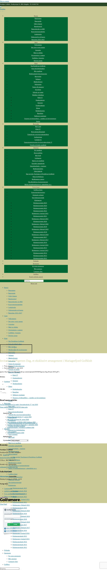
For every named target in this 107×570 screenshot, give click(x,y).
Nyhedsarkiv (7, 440)
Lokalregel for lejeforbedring (16, 430)
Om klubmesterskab (14, 482)
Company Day (13, 561)
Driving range (12, 335)
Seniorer (15, 381)
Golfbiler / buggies (14, 333)
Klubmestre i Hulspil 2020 (21, 511)
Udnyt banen (12, 296)
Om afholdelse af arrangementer (18, 465)
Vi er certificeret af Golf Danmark (14, 494)
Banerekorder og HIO (15, 302)
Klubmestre (12, 485)
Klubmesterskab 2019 (20, 513)
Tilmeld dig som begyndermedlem (19, 415)
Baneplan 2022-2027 (15, 313)
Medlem (7, 429)
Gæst (5, 316)
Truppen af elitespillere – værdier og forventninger (29, 398)
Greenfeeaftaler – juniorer (16, 448)
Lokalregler (12, 307)
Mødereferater (13, 358)
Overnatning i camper (15, 330)
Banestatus (11, 290)
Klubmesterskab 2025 (20, 488)
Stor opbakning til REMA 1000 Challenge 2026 (21, 422)
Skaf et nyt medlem (14, 443)
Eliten (10, 386)
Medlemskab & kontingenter (17, 350)
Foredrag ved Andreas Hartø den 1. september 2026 (22, 425)
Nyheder (7, 550)
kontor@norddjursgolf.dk (7, 457)
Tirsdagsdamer (17, 383)
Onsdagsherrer (17, 378)
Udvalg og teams (13, 369)
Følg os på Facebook (10, 496)
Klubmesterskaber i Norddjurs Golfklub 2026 (20, 427)
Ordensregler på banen (15, 310)
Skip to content (4, 1)
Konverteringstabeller (15, 304)
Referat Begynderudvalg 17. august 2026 (19, 417)
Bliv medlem (12, 347)
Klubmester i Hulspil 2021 (21, 505)
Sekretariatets (4, 476)
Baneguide (11, 293)
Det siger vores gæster (15, 321)
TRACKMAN (12, 454)
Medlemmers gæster (14, 463)
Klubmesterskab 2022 (20, 496)
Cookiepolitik (8, 488)
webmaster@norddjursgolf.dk (9, 467)
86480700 (6, 455)
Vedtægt (11, 355)
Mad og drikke (13, 327)
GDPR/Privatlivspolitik (11, 491)
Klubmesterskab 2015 (20, 536)
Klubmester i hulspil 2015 (21, 539)
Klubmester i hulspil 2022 (21, 499)
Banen (6, 287)
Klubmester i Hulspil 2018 (21, 522)
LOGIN (15, 524)
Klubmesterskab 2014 (20, 542)
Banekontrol (12, 299)
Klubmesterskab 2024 (20, 491)
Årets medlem (12, 434)
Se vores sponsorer (14, 556)
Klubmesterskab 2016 (20, 530)
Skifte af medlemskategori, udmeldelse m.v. (22, 468)
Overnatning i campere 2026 (15, 433)
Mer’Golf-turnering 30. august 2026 (18, 419)
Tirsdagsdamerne (18, 366)
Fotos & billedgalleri (15, 344)
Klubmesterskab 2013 (20, 545)
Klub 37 (15, 375)
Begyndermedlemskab (15, 412)
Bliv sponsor (12, 559)
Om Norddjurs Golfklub (16, 341)
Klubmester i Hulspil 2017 (21, 528)
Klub (5, 338)
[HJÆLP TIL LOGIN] (5, 528)
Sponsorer (7, 553)
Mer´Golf (11, 437)
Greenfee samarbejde (15, 446)
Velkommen (12, 319)
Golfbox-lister (12, 474)
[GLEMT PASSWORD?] (5, 531)
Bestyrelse (11, 352)
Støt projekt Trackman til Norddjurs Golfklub (27, 457)
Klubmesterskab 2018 (20, 519)
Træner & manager (14, 364)
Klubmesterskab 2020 (20, 508)
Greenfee (11, 324)
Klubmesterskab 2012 (20, 547)
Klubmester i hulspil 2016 (21, 533)
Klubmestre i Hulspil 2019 (21, 516)
